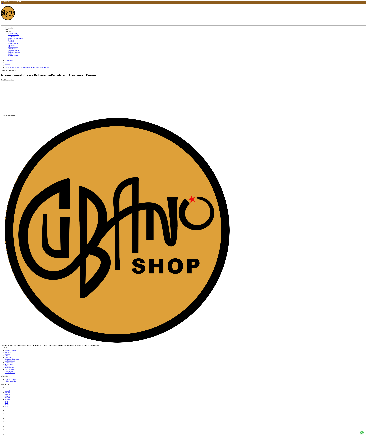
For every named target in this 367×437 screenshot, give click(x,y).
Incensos (11, 42)
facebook (7, 391)
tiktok (6, 401)
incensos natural (13, 43)
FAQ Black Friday (10, 379)
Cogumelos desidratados (15, 38)
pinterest (7, 397)
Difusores (11, 40)
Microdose (11, 45)
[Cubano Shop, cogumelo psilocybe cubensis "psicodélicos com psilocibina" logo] (8, 20)
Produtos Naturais (13, 50)
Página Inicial (9, 60)
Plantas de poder (13, 47)
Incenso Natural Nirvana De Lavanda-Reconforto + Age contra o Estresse (27, 67)
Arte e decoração (13, 35)
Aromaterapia (12, 33)
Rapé (10, 54)
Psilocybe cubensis (14, 52)
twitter (6, 404)
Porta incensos (12, 48)
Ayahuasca (11, 36)
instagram (7, 394)
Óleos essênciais (13, 55)
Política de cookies (10, 381)
